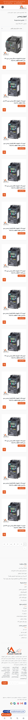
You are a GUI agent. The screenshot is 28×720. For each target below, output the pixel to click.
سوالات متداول (23, 619)
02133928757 (15, 677)
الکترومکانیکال (24, 592)
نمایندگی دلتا (24, 600)
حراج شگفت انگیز (23, 597)
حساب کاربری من (23, 635)
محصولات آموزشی (23, 595)
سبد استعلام (24, 637)
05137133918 (5, 677)
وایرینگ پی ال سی (23, 568)
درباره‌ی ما (24, 613)
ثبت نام (25, 629)
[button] (4, 67)
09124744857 (19, 3)
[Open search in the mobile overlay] (17, 718)
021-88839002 (9, 3)
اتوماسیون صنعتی (20, 12)
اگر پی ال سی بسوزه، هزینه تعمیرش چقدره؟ (17, 576)
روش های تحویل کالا (22, 621)
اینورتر (15, 12)
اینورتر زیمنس (10, 12)
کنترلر (25, 587)
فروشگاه (25, 608)
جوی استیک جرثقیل (22, 573)
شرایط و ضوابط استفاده (22, 616)
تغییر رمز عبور (24, 632)
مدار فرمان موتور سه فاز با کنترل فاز (19, 571)
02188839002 (23, 679)
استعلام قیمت (21, 63)
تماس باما (24, 611)
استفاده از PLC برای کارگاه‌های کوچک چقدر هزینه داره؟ (15, 579)
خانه (26, 12)
